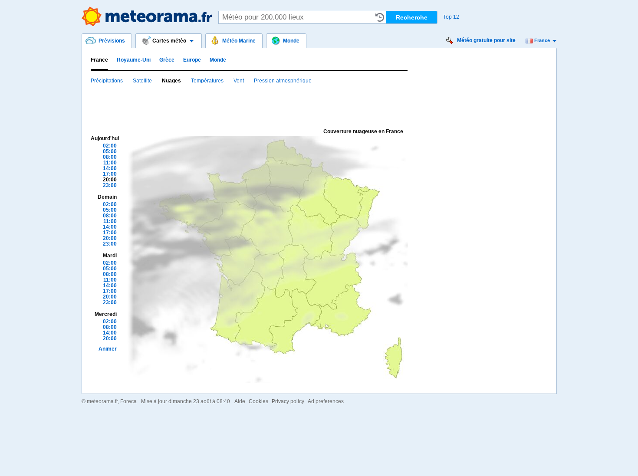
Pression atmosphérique (283, 81)
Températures (207, 81)
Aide (239, 401)
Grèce (166, 60)
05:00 (110, 151)
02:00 (110, 145)
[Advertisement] (249, 105)
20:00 (110, 179)
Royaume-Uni (134, 60)
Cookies (258, 401)
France (542, 40)
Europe (192, 60)
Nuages (171, 81)
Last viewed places (379, 17)
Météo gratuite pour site (486, 40)
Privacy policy (288, 401)
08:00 (110, 157)
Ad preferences (326, 401)
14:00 (110, 168)
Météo (147, 16)
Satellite (142, 81)
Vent (238, 81)
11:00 (110, 162)
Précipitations (107, 81)
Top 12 (451, 17)
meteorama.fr (102, 401)
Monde (218, 60)
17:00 (110, 174)
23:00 (110, 185)
